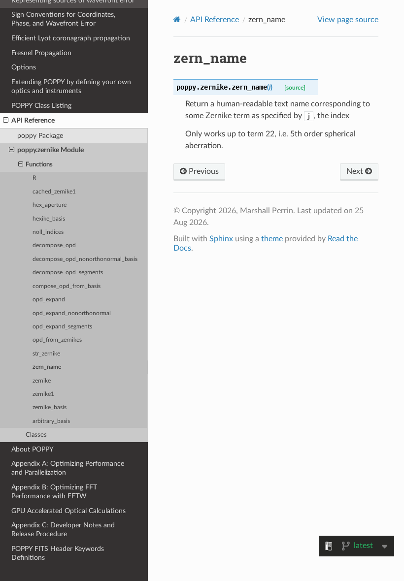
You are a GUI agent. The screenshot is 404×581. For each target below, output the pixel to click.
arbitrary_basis (51, 421)
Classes (36, 435)
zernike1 (43, 394)
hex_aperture (50, 205)
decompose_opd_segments (68, 272)
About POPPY (32, 449)
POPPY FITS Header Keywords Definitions (57, 553)
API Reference (33, 120)
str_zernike (46, 353)
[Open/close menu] (5, 120)
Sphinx (221, 239)
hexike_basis (49, 219)
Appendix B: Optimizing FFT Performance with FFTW (54, 492)
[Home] (177, 19)
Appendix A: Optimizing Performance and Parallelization (67, 468)
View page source (347, 20)
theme (272, 239)
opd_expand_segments (62, 326)
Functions (39, 164)
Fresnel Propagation (41, 53)
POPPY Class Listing (41, 105)
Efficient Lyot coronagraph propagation (70, 38)
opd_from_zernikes (57, 340)
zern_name (47, 367)
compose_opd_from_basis (67, 286)
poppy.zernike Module (50, 150)
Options (23, 67)
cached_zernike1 (54, 191)
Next (355, 171)
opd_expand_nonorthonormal (72, 313)
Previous (203, 171)
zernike (42, 381)
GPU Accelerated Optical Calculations (68, 511)
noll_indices (48, 232)
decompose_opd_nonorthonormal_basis (85, 259)
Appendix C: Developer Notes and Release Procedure (63, 529)
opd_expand (49, 299)
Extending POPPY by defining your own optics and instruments (71, 86)
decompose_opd (54, 245)
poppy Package (40, 135)
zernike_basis (50, 407)
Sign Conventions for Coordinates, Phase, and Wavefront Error (63, 19)
